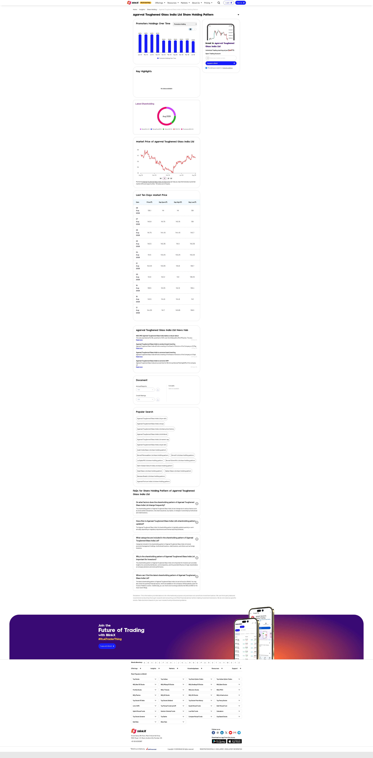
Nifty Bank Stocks (222, 684)
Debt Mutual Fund (222, 706)
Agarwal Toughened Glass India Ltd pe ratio (151, 418)
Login (227, 3)
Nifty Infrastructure (222, 695)
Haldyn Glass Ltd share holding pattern (178, 471)
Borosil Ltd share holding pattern (182, 455)
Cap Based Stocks (222, 716)
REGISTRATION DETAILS (207, 749)
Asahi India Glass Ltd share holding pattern (151, 450)
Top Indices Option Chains (224, 679)
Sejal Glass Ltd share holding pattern (149, 471)
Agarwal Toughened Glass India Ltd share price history (155, 429)
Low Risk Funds (193, 711)
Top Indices (164, 679)
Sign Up (239, 3)
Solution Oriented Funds (168, 711)
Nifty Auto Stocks (194, 690)
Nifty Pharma (136, 695)
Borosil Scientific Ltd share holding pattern (180, 460)
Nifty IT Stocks (165, 690)
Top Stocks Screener (139, 716)
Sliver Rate (164, 722)
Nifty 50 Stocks (165, 695)
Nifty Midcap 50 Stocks (167, 684)
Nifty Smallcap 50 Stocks (196, 684)
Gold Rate (135, 722)
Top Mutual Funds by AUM (168, 706)
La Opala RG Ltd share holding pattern (150, 460)
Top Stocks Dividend (167, 700)
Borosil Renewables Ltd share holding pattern (152, 455)
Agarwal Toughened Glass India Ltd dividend (152, 434)
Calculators (220, 711)
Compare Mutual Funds (195, 716)
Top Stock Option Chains (196, 679)
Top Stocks (136, 679)
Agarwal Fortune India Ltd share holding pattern (153, 481)
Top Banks (164, 716)
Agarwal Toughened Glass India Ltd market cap (153, 439)
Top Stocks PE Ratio (139, 700)
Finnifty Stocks (137, 690)
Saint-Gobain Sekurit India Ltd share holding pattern (155, 466)
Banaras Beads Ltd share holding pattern (151, 476)
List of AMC (136, 706)
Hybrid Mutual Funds (139, 711)
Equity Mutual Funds (195, 706)
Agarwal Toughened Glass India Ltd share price (156, 182)
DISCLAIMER (220, 749)
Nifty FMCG (220, 690)
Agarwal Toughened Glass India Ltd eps (150, 424)
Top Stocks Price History (196, 700)
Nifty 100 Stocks (193, 695)
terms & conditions (228, 68)
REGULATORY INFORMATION (233, 749)
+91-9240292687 (136, 741)
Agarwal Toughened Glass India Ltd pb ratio (151, 445)
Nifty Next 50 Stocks (139, 684)
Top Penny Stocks (222, 700)
